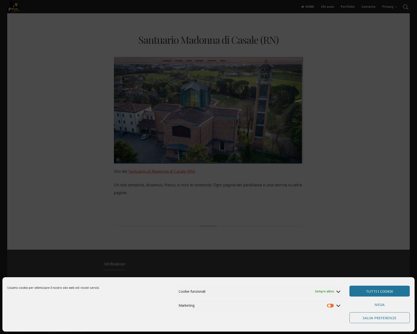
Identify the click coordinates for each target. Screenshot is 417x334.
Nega (380, 304)
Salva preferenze (379, 317)
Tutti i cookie (379, 291)
